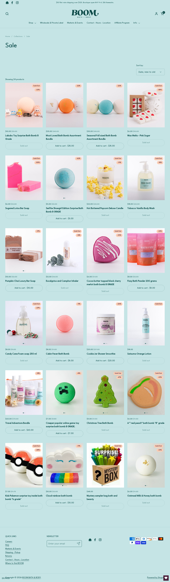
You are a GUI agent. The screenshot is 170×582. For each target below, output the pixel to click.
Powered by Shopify (156, 578)
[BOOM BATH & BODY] (85, 13)
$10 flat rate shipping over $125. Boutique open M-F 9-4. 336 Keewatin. (85, 2)
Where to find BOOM (14, 563)
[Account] (156, 13)
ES (8, 578)
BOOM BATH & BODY (31, 578)
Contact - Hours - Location (17, 560)
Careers (8, 542)
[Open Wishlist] (166, 578)
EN (3, 578)
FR (6, 578)
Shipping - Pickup (12, 553)
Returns (8, 556)
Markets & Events (13, 549)
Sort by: (139, 66)
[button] (7, 13)
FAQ (7, 545)
